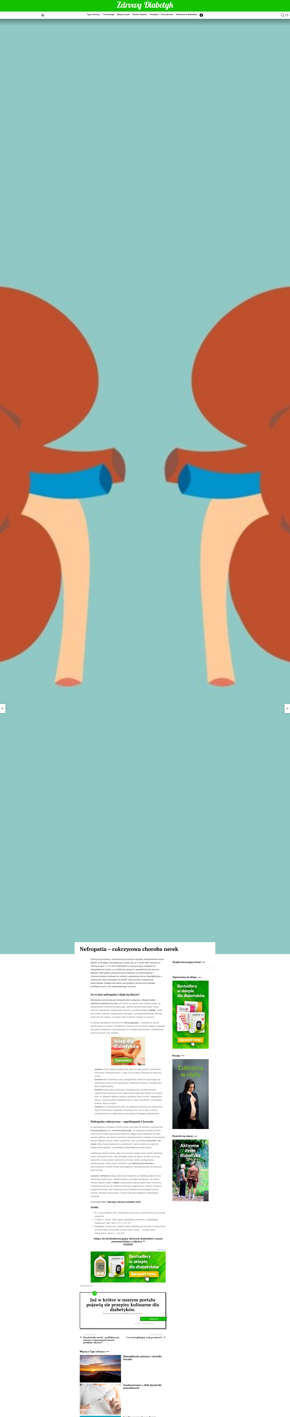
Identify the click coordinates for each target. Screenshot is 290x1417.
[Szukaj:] (192, 968)
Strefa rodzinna (140, 14)
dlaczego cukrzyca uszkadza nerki (123, 1202)
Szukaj (208, 968)
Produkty (154, 14)
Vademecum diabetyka (186, 14)
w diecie (151, 1010)
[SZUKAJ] (282, 15)
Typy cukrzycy (93, 14)
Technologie (108, 14)
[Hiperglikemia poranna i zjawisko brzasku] (100, 1368)
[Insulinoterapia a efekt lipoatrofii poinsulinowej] (100, 1399)
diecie (116, 1183)
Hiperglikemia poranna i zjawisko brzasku (142, 1358)
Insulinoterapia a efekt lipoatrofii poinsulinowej (142, 1386)
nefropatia (87, 1286)
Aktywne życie (123, 14)
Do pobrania (167, 14)
